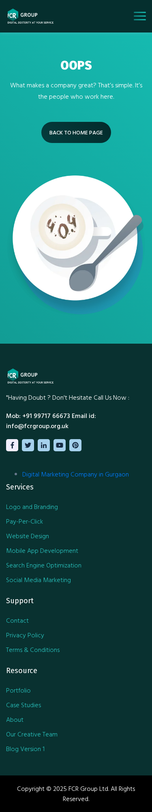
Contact (17, 620)
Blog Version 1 (25, 749)
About (15, 719)
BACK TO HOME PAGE (76, 132)
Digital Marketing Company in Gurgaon (75, 474)
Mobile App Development (42, 550)
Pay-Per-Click (24, 521)
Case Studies (23, 705)
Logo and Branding (32, 506)
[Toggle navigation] (140, 16)
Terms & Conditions (33, 649)
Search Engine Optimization (43, 565)
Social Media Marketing (38, 580)
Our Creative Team (32, 734)
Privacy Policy (25, 635)
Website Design (27, 536)
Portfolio (18, 690)
